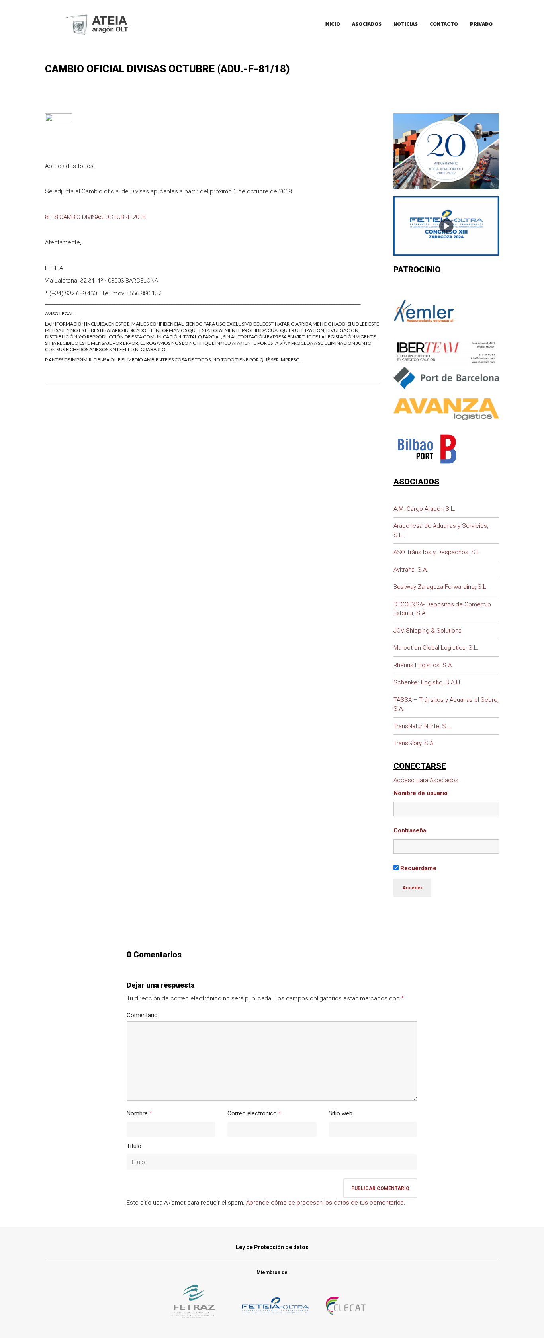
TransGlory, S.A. (414, 743)
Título (134, 1146)
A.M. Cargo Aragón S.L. (424, 508)
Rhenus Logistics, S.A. (423, 665)
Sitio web (340, 1113)
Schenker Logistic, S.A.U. (427, 682)
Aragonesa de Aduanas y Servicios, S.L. (440, 530)
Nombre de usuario (420, 793)
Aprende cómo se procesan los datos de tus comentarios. (325, 1202)
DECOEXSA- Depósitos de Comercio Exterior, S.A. (442, 609)
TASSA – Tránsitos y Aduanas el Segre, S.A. (446, 704)
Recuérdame (417, 868)
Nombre (137, 1113)
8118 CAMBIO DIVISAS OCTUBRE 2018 (95, 217)
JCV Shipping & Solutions (427, 630)
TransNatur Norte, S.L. (422, 726)
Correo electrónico (252, 1113)
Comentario (142, 1015)
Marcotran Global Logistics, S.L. (436, 647)
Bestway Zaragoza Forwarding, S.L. (440, 586)
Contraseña (409, 830)
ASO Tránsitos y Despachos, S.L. (437, 552)
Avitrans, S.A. (410, 569)
